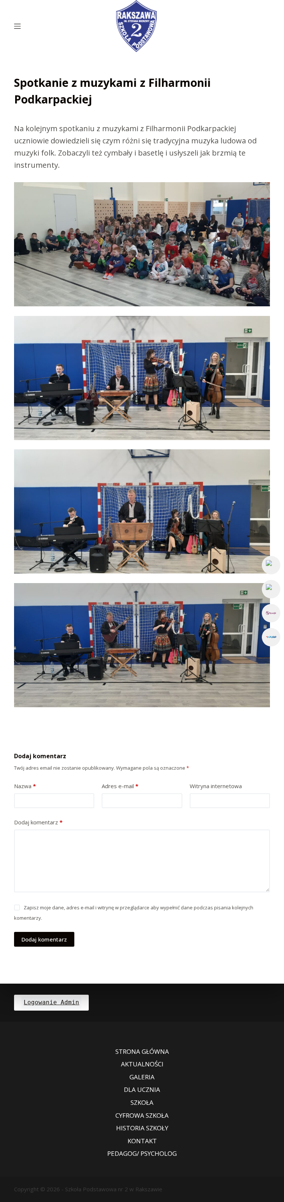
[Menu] (17, 26)
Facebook (271, 565)
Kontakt (142, 1141)
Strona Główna (142, 1052)
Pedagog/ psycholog (142, 1154)
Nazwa (25, 786)
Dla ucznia (142, 1090)
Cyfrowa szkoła (142, 1115)
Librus (271, 613)
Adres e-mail (120, 786)
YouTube (271, 589)
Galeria (142, 1077)
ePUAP (271, 637)
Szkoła (142, 1103)
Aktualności (142, 1064)
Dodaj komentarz (38, 822)
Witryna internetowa (216, 786)
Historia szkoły (142, 1128)
